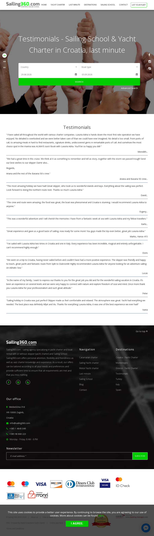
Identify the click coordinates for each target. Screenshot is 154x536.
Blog (81, 384)
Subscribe (140, 456)
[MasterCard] (12, 487)
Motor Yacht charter (89, 368)
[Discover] (56, 487)
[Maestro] (25, 487)
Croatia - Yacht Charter (127, 357)
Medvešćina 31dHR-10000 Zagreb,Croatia (15, 412)
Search (79, 81)
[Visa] (40, 487)
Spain (118, 389)
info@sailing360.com (20, 423)
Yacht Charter (58, 4)
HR (4, 61)
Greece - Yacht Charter (127, 368)
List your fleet (139, 5)
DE (4, 67)
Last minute (74, 4)
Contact (123, 4)
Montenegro (122, 362)
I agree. (77, 523)
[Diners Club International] (80, 487)
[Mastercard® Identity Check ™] (123, 487)
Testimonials (122, 373)
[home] (22, 5)
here (101, 515)
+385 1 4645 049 (17, 428)
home (44, 4)
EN (4, 55)
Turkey (119, 379)
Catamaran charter (88, 357)
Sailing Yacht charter (89, 362)
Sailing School (108, 4)
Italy (118, 384)
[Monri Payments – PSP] (37, 499)
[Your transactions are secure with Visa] (104, 487)
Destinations (90, 4)
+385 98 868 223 (17, 433)
